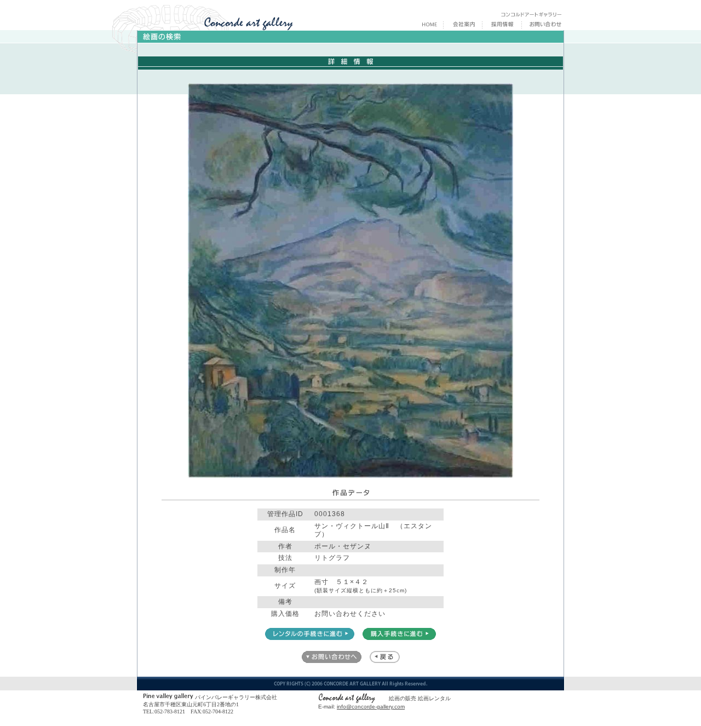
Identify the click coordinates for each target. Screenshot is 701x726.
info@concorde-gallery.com (371, 707)
